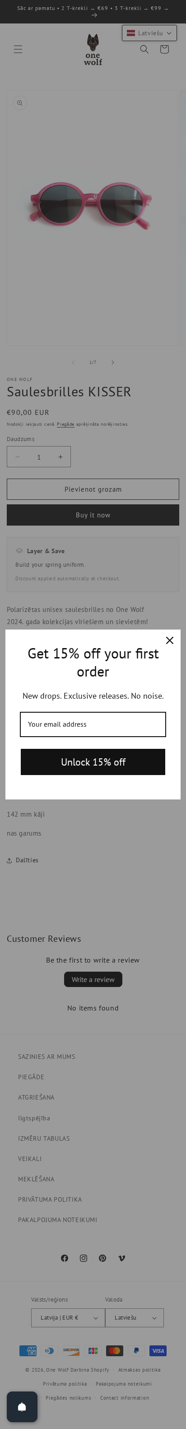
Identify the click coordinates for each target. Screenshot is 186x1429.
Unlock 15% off (93, 762)
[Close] (170, 640)
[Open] (22, 1406)
